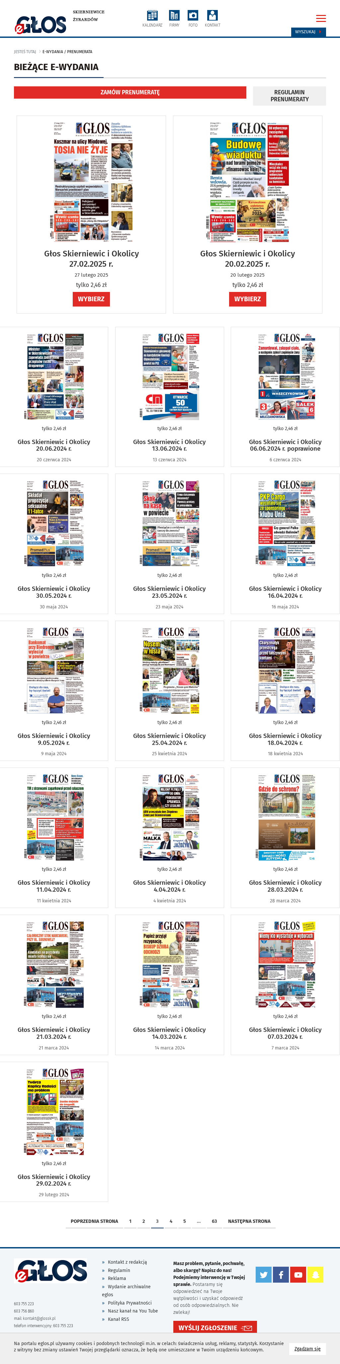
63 (214, 1221)
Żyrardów (85, 19)
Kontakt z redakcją (127, 1262)
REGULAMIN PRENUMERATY (290, 96)
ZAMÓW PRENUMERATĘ (130, 92)
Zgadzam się (310, 1349)
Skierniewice (89, 12)
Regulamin (119, 1270)
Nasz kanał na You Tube (133, 1311)
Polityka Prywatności (130, 1303)
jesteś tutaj (25, 51)
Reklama (117, 1278)
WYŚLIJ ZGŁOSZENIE (208, 1328)
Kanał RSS (118, 1319)
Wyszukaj (306, 32)
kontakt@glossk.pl (39, 1318)
